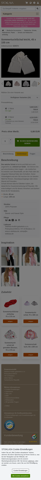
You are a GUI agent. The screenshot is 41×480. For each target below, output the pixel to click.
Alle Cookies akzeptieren (20, 476)
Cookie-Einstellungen (20, 470)
